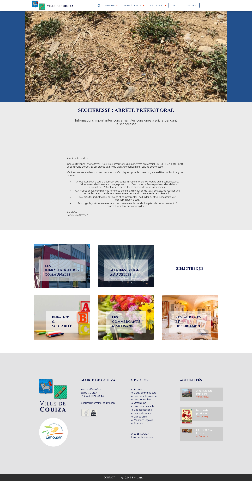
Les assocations (143, 409)
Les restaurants (142, 413)
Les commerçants (144, 406)
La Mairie (109, 5)
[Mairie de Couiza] (53, 380)
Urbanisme (140, 403)
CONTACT (109, 477)
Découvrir (156, 5)
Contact (190, 5)
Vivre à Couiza (132, 5)
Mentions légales (143, 420)
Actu (175, 5)
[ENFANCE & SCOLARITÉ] (62, 293)
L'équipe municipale (145, 392)
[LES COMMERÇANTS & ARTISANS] (126, 293)
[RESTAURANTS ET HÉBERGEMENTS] (190, 293)
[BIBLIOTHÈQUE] (190, 241)
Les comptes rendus (145, 396)
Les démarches (142, 399)
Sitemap (138, 423)
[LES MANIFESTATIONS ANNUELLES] (126, 241)
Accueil (138, 389)
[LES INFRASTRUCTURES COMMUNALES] (62, 241)
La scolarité (140, 416)
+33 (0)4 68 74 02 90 (92, 396)
